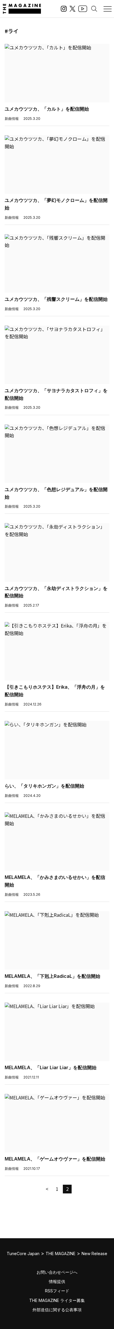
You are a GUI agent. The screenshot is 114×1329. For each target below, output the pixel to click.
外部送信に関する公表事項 (57, 1309)
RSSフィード (57, 1290)
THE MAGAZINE (60, 1253)
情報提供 (57, 1281)
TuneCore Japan (23, 1253)
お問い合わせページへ (57, 1272)
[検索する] (94, 9)
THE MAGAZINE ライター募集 (57, 1300)
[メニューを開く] (107, 8)
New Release (94, 1253)
